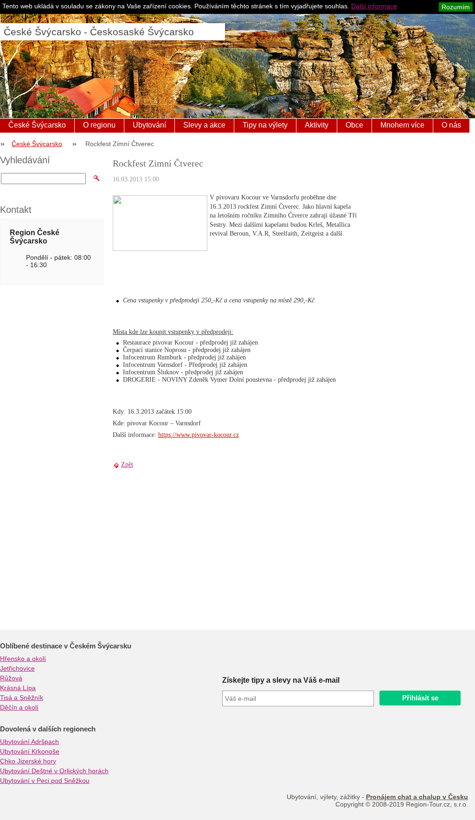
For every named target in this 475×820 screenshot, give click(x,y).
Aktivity (316, 125)
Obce (354, 125)
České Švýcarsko (37, 125)
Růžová (11, 678)
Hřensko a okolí (23, 658)
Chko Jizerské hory (28, 761)
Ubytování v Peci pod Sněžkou (45, 780)
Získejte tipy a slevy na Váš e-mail (281, 680)
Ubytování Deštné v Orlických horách (54, 771)
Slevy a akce (204, 125)
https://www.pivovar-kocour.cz (198, 434)
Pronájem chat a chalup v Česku (417, 797)
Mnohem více (402, 125)
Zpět (127, 464)
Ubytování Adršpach (29, 741)
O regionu (99, 125)
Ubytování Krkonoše (29, 751)
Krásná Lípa (18, 688)
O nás (451, 125)
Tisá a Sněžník (21, 697)
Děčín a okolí (19, 707)
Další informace (374, 6)
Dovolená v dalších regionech (48, 729)
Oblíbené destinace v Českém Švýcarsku (65, 646)
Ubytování (149, 125)
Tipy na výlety (265, 125)
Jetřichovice (17, 668)
